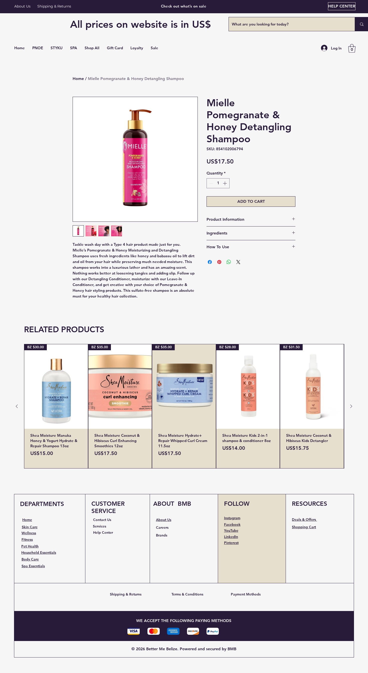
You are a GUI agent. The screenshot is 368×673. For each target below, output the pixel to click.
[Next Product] (351, 406)
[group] (184, 406)
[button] (92, 48)
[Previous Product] (17, 406)
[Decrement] (210, 183)
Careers (162, 527)
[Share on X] (238, 262)
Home (78, 78)
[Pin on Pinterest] (219, 262)
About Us (22, 6)
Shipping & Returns (125, 594)
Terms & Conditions (187, 594)
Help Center (103, 532)
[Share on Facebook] (210, 262)
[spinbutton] (218, 183)
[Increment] (225, 183)
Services (99, 526)
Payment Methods (246, 594)
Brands (161, 535)
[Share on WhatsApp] (229, 262)
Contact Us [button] (102, 520)
